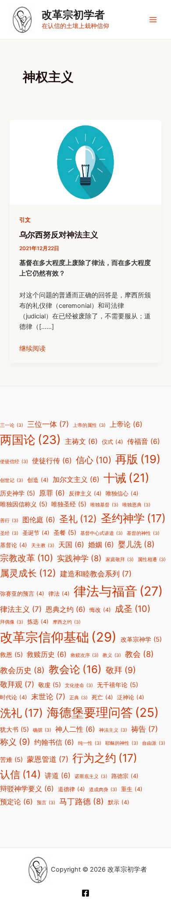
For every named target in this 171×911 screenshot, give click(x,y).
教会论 (75, 669)
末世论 (48, 696)
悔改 (100, 610)
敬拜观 (17, 684)
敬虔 (49, 684)
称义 (15, 741)
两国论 (30, 440)
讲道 (58, 775)
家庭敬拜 (120, 559)
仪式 (112, 442)
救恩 (11, 654)
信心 (93, 460)
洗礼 (21, 712)
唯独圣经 (68, 504)
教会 (139, 654)
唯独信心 (122, 493)
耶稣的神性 (121, 743)
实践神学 (79, 558)
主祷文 (81, 441)
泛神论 (130, 697)
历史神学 (17, 493)
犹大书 (14, 729)
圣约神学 (133, 518)
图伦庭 (38, 520)
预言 (46, 803)
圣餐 (64, 532)
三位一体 (48, 424)
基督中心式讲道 (101, 533)
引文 (25, 219)
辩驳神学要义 (27, 789)
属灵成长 (28, 573)
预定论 (16, 802)
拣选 (38, 621)
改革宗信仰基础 (58, 637)
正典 (78, 698)
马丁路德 (81, 801)
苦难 (11, 759)
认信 (20, 774)
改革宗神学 (141, 639)
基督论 (13, 545)
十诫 (126, 478)
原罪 (52, 493)
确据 (42, 730)
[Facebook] (85, 893)
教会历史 (22, 670)
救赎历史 (47, 654)
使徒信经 (14, 461)
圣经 (9, 533)
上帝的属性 (89, 425)
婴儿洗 (136, 544)
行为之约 (104, 757)
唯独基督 (104, 505)
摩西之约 (67, 622)
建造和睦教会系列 (96, 573)
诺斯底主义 (91, 776)
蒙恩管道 (47, 759)
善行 (9, 521)
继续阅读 (32, 349)
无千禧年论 (117, 684)
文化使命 (79, 685)
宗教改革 (26, 558)
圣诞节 (36, 533)
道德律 (71, 789)
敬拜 (121, 670)
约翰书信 (54, 742)
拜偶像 (11, 622)
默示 (118, 802)
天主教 (42, 545)
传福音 (143, 441)
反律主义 (85, 493)
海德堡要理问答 (103, 712)
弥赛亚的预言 (22, 593)
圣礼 (78, 518)
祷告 (144, 729)
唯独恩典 (136, 505)
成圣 (132, 609)
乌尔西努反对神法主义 (58, 234)
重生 (131, 789)
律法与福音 (118, 591)
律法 (59, 593)
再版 (137, 459)
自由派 (153, 743)
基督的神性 (143, 533)
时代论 (13, 697)
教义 (112, 655)
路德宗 (125, 776)
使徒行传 (52, 461)
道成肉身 (103, 789)
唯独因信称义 (23, 504)
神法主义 (113, 730)
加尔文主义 (76, 479)
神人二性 (75, 729)
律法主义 (21, 609)
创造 (38, 480)
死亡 (102, 697)
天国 (71, 545)
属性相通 (152, 559)
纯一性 (89, 743)
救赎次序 (85, 655)
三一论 (11, 425)
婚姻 (101, 545)
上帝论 (126, 424)
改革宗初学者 (73, 14)
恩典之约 (66, 609)
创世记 (11, 480)
